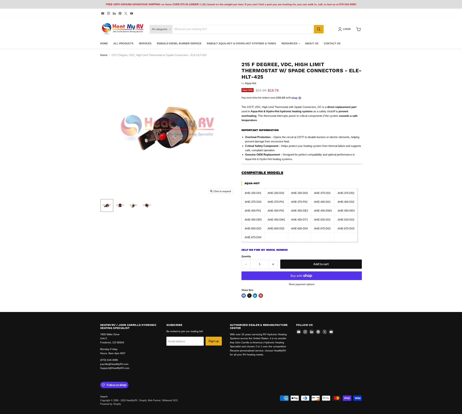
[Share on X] (249, 295)
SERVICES (145, 43)
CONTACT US (332, 43)
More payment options (302, 284)
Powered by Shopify (110, 404)
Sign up (213, 341)
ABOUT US (311, 43)
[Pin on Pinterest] (261, 295)
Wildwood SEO (170, 400)
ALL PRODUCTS (123, 43)
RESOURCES (290, 43)
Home (103, 55)
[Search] (319, 29)
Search (104, 396)
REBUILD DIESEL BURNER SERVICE (179, 43)
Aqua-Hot (250, 83)
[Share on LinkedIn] (255, 295)
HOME (104, 43)
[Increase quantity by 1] (273, 264)
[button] (107, 205)
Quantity (246, 256)
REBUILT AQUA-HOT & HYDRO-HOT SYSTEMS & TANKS (241, 43)
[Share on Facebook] (243, 295)
